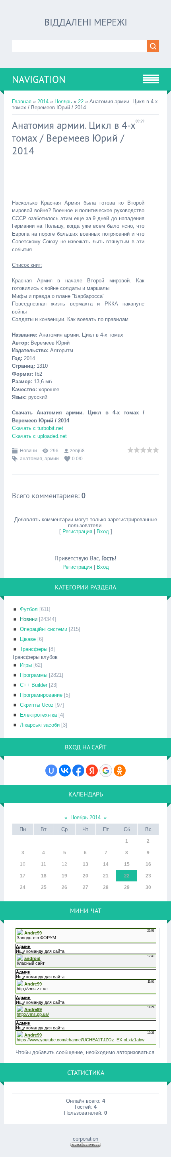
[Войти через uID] (51, 771)
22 (81, 101)
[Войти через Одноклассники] (120, 771)
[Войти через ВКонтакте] (65, 771)
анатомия (31, 458)
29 (127, 887)
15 (127, 864)
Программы (33, 675)
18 (44, 876)
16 (148, 864)
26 (64, 887)
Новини (28, 450)
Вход (103, 531)
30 (148, 887)
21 (106, 876)
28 (106, 887)
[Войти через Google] (105, 770)
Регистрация (77, 531)
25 (44, 887)
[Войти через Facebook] (78, 771)
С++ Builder (33, 685)
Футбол (29, 609)
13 (85, 864)
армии (52, 458)
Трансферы (33, 649)
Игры (26, 665)
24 (22, 887)
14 (106, 864)
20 (85, 876)
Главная (21, 101)
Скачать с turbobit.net (37, 428)
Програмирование (41, 695)
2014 (43, 101)
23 (148, 876)
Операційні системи (43, 629)
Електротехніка (38, 715)
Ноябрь (63, 101)
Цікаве (28, 639)
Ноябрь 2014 (85, 817)
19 (64, 876)
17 (22, 876)
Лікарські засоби (40, 725)
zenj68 (77, 450)
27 (85, 887)
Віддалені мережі (85, 22)
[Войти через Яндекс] (92, 771)
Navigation (39, 79)
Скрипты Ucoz (37, 705)
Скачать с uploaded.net (39, 436)
